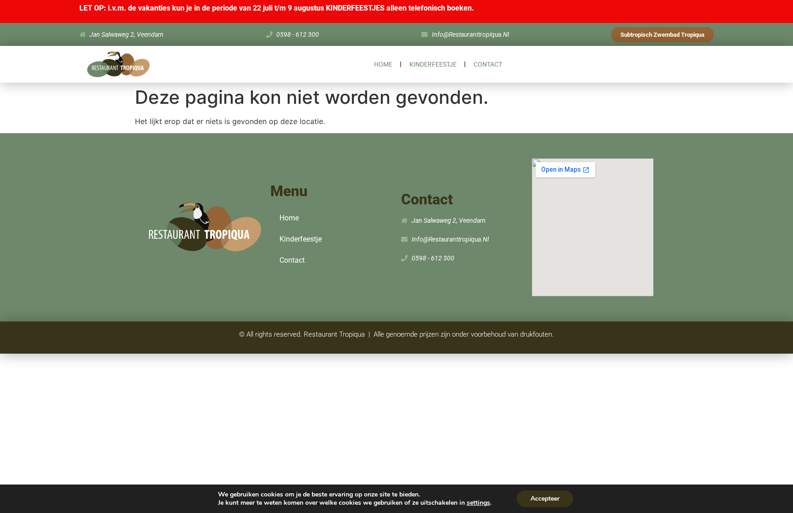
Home (383, 64)
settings (478, 503)
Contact (488, 64)
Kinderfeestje (433, 64)
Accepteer (545, 498)
